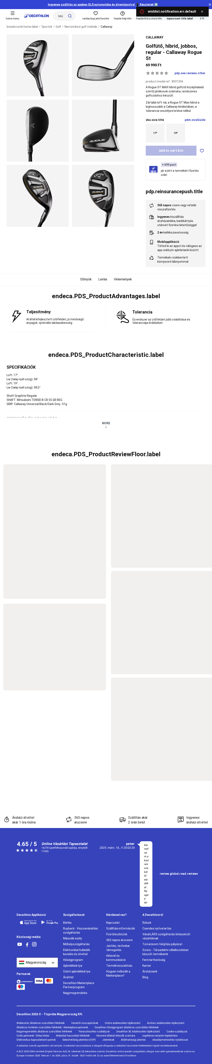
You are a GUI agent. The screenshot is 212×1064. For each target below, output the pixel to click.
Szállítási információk (120, 928)
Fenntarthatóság (153, 960)
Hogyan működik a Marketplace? (118, 973)
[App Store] (28, 922)
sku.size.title (155, 120)
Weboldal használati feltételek (73, 1035)
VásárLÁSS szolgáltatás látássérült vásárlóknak (166, 936)
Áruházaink (149, 971)
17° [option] (155, 133)
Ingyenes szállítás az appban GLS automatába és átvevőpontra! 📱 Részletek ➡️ (103, 4)
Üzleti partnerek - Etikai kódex (33, 1035)
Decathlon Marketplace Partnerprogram (78, 985)
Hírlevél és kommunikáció (116, 958)
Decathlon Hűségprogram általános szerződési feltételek (127, 1027)
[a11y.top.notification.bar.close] (210, 4)
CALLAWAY (154, 37)
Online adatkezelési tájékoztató (122, 1023)
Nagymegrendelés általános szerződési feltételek (44, 1031)
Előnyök (86, 279)
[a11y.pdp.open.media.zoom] (38, 65)
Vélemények (123, 279)
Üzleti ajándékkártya (76, 971)
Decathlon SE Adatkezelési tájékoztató (138, 1031)
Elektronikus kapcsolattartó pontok (36, 1039)
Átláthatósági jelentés (133, 1039)
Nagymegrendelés (75, 993)
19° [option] (175, 133)
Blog (145, 977)
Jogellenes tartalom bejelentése (159, 1035)
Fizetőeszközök (116, 934)
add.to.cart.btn (171, 151)
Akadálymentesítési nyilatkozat (170, 1039)
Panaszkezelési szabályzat (94, 1031)
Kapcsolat (113, 922)
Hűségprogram (73, 960)
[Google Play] (50, 922)
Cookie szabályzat (176, 1031)
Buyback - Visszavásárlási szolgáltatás (80, 930)
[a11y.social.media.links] (20, 944)
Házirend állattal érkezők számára (115, 1035)
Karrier (146, 965)
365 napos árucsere (119, 940)
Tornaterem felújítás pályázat (162, 944)
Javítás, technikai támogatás (118, 948)
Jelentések (108, 1039)
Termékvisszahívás (119, 965)
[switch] (202, 151)
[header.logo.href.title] (36, 15)
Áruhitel (68, 977)
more (106, 423)
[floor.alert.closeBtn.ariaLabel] (202, 11)
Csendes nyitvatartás (156, 928)
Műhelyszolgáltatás (76, 944)
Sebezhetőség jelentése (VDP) (79, 1039)
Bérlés (67, 922)
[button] (106, 296)
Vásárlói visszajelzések (84, 1023)
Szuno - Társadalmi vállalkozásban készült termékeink (165, 952)
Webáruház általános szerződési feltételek (41, 1023)
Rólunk (146, 922)
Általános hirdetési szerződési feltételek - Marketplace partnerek (52, 1027)
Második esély (72, 938)
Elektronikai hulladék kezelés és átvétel (76, 952)
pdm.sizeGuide (195, 120)
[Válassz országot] (37, 962)
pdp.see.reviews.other (190, 73)
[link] (179, 873)
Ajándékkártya (72, 965)
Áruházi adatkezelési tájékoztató (165, 1023)
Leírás (102, 279)
